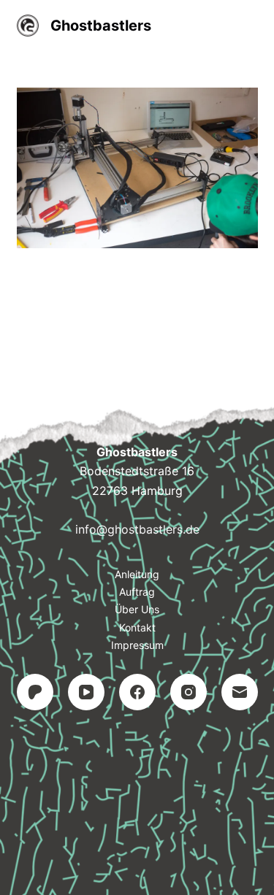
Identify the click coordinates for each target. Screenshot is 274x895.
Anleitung (137, 574)
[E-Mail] (239, 692)
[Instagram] (188, 692)
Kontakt (137, 627)
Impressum (137, 645)
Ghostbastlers (100, 25)
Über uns (137, 609)
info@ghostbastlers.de (137, 529)
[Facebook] (137, 692)
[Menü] (251, 25)
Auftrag (137, 591)
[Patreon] (35, 692)
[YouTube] (86, 692)
